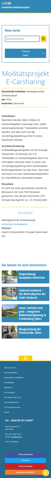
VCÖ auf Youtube (25, 466)
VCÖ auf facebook (25, 454)
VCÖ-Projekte (9, 393)
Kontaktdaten (9, 383)
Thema (25, 53)
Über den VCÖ (9, 368)
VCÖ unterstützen (11, 373)
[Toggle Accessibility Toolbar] (46, 473)
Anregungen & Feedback (13, 378)
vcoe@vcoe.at (16, 437)
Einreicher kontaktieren (15, 224)
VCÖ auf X (25, 460)
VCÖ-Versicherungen (12, 407)
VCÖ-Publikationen (11, 402)
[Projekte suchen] (43, 39)
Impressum (8, 387)
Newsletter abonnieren (25, 472)
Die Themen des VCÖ (12, 397)
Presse (6, 412)
